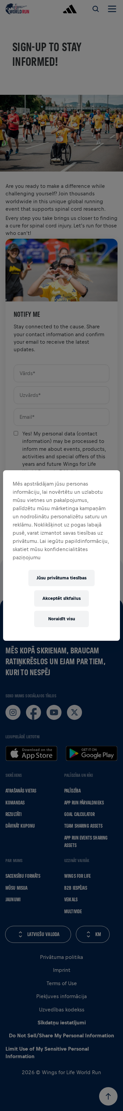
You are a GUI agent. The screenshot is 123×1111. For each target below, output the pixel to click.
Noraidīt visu (61, 618)
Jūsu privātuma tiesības (61, 577)
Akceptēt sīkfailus (61, 598)
